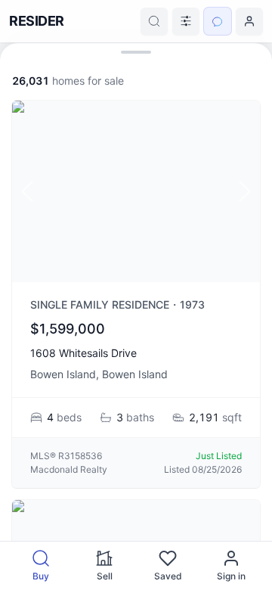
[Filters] (186, 21)
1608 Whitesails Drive (83, 352)
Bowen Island (63, 374)
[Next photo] (245, 191)
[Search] (154, 21)
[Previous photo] (27, 191)
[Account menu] (249, 21)
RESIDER (36, 21)
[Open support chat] (217, 21)
